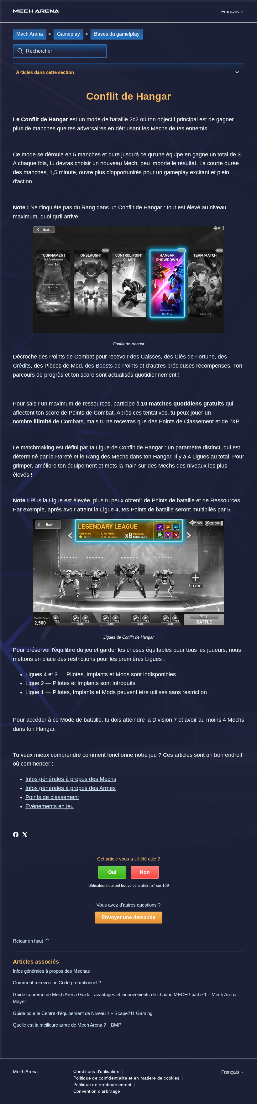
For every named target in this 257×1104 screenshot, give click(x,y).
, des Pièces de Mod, (58, 366)
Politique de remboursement (102, 1084)
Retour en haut (28, 941)
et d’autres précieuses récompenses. (185, 366)
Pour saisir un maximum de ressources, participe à (76, 403)
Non (145, 872)
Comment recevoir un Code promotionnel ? (57, 982)
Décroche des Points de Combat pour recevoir (71, 356)
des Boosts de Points (111, 366)
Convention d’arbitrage (96, 1091)
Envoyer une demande (128, 917)
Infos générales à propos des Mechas (51, 971)
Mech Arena (29, 34)
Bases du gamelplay (116, 34)
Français (230, 11)
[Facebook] (15, 834)
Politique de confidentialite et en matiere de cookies (126, 1077)
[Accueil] (36, 11)
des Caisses (145, 356)
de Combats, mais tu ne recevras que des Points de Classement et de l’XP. (146, 421)
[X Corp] (25, 834)
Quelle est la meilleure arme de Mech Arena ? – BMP (67, 1025)
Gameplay (68, 34)
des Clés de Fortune (189, 356)
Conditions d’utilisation (96, 1071)
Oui (112, 872)
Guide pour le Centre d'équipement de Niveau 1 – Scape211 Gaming (82, 1013)
